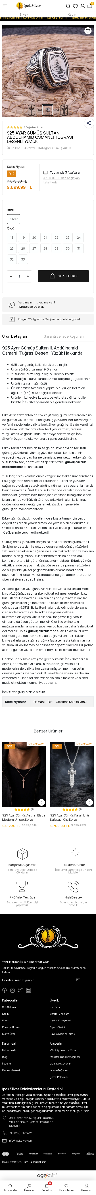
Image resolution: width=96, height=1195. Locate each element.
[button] (5, 774)
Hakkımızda (9, 1050)
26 (23, 248)
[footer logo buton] (48, 937)
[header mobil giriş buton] (82, 5)
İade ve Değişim (59, 1070)
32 (12, 259)
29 (56, 248)
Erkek (24, 14)
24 (79, 237)
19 (23, 237)
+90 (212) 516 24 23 (20, 1133)
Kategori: (54, 148)
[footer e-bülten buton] (78, 979)
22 (56, 237)
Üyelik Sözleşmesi (60, 1020)
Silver (14, 219)
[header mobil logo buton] (29, 5)
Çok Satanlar (9, 1007)
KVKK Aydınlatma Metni (63, 1050)
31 (78, 248)
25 (12, 248)
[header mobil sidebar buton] (5, 5)
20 (34, 237)
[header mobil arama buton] (68, 5)
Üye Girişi (55, 1007)
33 (23, 259)
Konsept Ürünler (11, 1027)
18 (11, 237)
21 (45, 237)
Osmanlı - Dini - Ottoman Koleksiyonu (60, 702)
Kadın (72, 14)
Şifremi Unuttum (59, 1013)
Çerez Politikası (59, 1077)
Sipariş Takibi (57, 1027)
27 (34, 248)
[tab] (14, 336)
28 (45, 248)
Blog (4, 1056)
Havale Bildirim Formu (62, 1033)
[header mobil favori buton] (75, 5)
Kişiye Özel (8, 1033)
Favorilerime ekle (88, 31)
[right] (91, 785)
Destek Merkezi (11, 1070)
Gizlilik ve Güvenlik (60, 1063)
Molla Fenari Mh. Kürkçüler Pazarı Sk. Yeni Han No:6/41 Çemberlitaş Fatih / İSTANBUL (31, 1122)
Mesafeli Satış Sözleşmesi (65, 1056)
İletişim (6, 1063)
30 (68, 248)
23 (67, 237)
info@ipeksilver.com (20, 1140)
